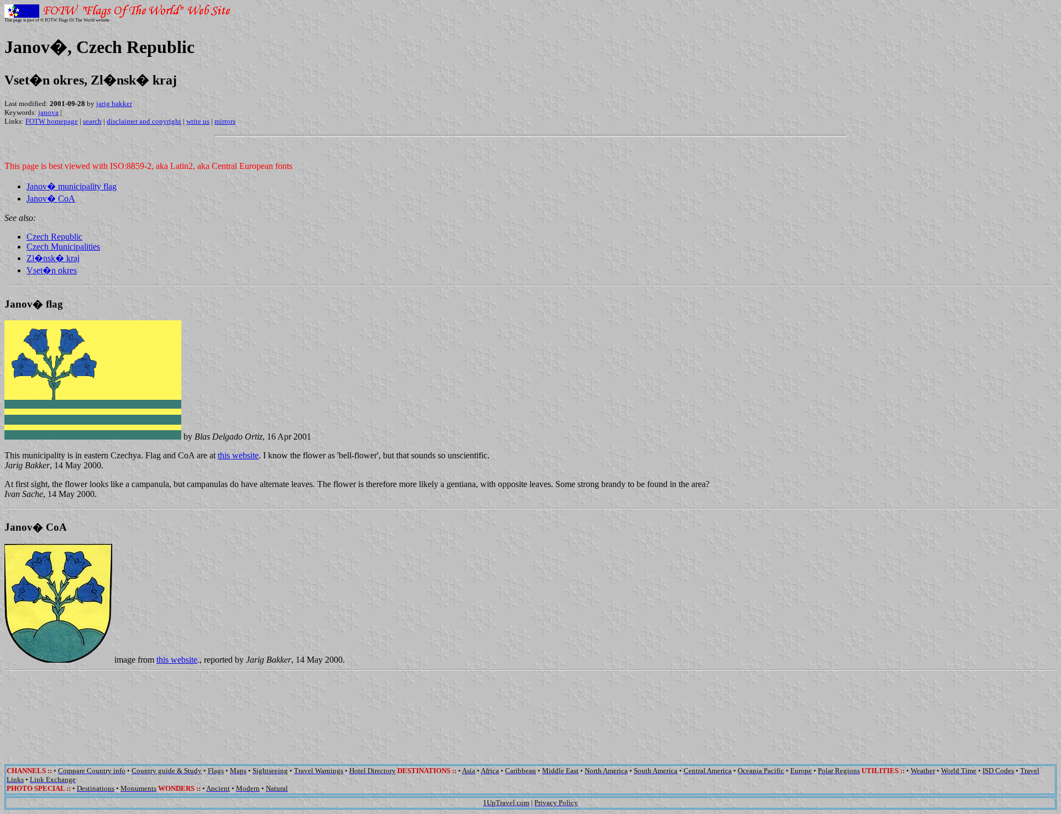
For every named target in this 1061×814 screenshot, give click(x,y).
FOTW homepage (51, 121)
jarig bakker (114, 103)
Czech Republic (54, 236)
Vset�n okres (52, 270)
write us (197, 121)
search (92, 121)
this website (238, 455)
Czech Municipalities (63, 246)
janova (48, 112)
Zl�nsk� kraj (53, 258)
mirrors (224, 121)
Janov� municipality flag (72, 186)
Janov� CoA (51, 198)
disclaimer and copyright (144, 121)
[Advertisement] (530, 709)
